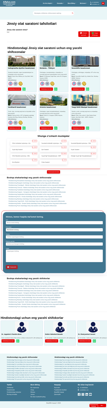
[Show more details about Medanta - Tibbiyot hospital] (56, 89)
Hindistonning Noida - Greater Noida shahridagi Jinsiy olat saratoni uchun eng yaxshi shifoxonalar (38, 203)
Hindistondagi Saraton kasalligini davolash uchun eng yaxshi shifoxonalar (27, 375)
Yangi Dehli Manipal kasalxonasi (84, 107)
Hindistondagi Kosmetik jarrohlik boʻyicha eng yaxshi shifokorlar (72, 377)
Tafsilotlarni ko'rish (14, 89)
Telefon (8, 234)
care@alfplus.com (95, 4)
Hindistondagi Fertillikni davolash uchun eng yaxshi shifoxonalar (24, 368)
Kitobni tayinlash (84, 34)
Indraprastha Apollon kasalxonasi (21, 68)
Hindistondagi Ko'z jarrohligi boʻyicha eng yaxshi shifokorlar (71, 364)
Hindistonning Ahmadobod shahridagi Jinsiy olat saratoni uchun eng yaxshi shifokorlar (34, 281)
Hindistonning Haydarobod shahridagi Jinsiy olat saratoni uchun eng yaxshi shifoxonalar (35, 194)
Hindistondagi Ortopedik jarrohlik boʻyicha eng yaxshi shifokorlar (72, 370)
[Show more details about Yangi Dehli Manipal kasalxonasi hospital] (87, 128)
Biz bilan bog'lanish (86, 385)
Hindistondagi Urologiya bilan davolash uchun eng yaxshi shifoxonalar (26, 372)
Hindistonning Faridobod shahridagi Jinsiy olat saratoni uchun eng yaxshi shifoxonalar (34, 190)
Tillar (101, 405)
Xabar (8, 248)
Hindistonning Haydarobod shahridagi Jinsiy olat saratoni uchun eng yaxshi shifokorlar (34, 295)
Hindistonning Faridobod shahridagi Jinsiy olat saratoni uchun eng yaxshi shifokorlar (34, 290)
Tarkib (9, 385)
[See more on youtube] (90, 394)
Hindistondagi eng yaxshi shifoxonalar (22, 357)
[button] (48, 3)
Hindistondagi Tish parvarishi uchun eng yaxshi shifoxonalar (23, 379)
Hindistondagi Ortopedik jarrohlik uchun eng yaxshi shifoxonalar (24, 370)
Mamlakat (9, 227)
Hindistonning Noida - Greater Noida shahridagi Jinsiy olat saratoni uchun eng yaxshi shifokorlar (37, 304)
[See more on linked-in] (86, 394)
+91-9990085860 (95, 2)
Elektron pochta (10, 241)
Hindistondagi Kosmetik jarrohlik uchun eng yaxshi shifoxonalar (24, 377)
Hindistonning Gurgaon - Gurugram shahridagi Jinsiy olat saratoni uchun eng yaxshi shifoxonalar (37, 192)
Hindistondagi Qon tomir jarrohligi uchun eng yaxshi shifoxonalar (24, 366)
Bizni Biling (35, 385)
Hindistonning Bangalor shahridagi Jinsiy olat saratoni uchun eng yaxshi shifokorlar (33, 284)
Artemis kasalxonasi (48, 107)
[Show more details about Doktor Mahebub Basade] (61, 341)
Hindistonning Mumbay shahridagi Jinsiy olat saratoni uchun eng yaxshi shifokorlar (33, 299)
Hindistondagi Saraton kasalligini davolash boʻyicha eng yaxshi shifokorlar (74, 375)
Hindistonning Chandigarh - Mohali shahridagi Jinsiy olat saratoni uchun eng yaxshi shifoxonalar (37, 185)
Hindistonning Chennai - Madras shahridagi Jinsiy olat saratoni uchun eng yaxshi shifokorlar (36, 288)
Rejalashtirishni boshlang (93, 405)
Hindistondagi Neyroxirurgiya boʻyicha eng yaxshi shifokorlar (71, 360)
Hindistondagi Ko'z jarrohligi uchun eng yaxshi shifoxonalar (23, 364)
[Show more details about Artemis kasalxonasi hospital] (56, 128)
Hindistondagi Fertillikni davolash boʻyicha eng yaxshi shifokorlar (72, 368)
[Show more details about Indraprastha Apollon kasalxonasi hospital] (24, 89)
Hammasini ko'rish (53, 172)
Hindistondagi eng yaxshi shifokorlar (69, 357)
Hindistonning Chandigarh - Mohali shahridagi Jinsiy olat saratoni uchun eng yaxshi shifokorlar (37, 286)
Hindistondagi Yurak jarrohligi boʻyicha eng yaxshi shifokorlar (71, 362)
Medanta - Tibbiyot (47, 68)
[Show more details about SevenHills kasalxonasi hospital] (87, 89)
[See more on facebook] (79, 394)
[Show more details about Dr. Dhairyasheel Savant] (94, 341)
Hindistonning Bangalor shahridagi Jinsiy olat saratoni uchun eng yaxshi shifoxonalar (34, 183)
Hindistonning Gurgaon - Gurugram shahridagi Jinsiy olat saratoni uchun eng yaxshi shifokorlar (37, 293)
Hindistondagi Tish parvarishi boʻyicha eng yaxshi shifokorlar (71, 379)
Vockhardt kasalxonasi (17, 107)
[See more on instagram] (83, 394)
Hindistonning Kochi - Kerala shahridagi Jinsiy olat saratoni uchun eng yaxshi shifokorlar (35, 297)
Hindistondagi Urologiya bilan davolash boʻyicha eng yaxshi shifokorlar (74, 372)
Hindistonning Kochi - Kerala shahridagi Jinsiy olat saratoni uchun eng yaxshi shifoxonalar (35, 196)
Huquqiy (57, 385)
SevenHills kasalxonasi (81, 68)
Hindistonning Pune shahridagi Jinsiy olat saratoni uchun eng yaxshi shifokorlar (32, 306)
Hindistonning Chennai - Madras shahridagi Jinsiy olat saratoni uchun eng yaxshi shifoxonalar (36, 187)
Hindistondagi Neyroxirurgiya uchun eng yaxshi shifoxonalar (23, 360)
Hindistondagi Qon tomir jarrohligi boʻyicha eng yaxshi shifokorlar (72, 366)
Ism (7, 220)
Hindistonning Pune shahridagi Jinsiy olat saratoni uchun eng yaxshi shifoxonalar (33, 205)
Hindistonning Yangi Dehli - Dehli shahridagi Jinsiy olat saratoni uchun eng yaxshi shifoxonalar (37, 201)
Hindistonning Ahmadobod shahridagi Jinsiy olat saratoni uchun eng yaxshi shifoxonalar (35, 180)
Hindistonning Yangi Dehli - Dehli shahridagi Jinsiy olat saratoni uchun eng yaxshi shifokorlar (36, 302)
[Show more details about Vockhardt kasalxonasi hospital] (24, 128)
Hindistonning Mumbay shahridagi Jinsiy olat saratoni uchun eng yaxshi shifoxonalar (34, 199)
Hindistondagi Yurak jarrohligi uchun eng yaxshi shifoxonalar (23, 362)
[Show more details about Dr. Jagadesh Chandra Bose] (18, 341)
